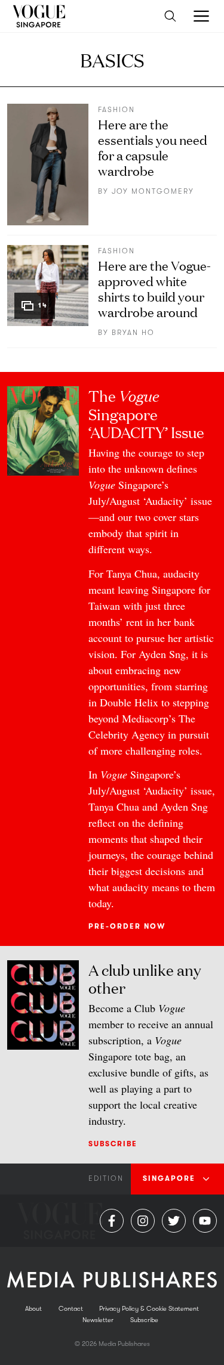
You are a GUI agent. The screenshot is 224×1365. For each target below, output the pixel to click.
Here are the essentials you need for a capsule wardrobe (152, 147)
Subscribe (112, 1144)
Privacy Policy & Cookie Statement (149, 1309)
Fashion (116, 110)
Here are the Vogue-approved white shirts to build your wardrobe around (154, 288)
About (33, 1309)
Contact (71, 1309)
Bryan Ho (133, 332)
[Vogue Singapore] (38, 16)
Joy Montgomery (153, 191)
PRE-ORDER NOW (126, 926)
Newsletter (97, 1320)
